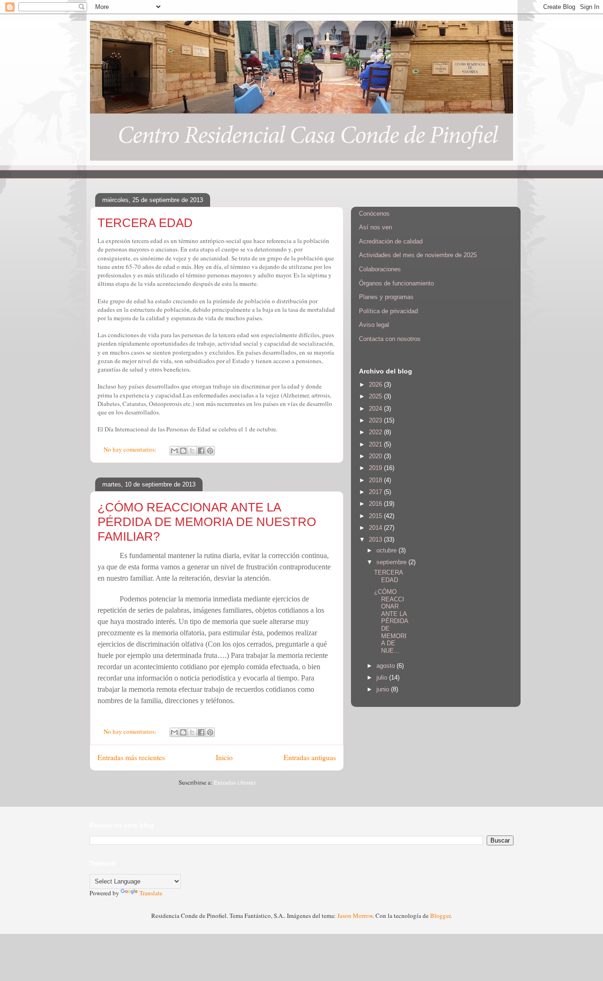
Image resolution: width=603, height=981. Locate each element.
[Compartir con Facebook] (201, 450)
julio (382, 677)
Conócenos (374, 213)
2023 (376, 420)
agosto (386, 665)
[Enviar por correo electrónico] (174, 450)
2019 (376, 467)
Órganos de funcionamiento (396, 283)
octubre (387, 550)
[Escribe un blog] (183, 450)
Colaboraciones (380, 269)
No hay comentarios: (131, 449)
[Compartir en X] (192, 450)
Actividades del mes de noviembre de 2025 (418, 255)
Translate (151, 893)
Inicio (224, 757)
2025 (376, 396)
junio (383, 689)
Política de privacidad (388, 311)
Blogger (440, 915)
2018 (376, 480)
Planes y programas (386, 296)
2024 (376, 408)
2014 (376, 527)
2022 (376, 432)
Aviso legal (374, 324)
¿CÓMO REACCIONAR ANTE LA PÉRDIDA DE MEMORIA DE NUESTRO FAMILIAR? (207, 521)
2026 (376, 384)
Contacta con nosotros (390, 338)
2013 (376, 539)
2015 (376, 515)
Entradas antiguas (310, 757)
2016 (376, 503)
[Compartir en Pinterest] (210, 450)
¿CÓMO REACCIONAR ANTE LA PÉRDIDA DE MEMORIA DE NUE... (391, 621)
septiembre (392, 562)
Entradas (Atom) (234, 782)
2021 (376, 444)
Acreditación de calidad (391, 241)
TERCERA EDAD (145, 223)
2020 (376, 456)
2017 (376, 491)
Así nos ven (375, 227)
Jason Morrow (355, 915)
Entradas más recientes (131, 757)
